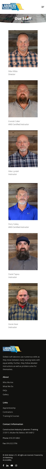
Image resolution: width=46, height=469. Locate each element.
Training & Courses (11, 416)
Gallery (6, 394)
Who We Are (8, 382)
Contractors (8, 412)
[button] (43, 7)
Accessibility (7, 460)
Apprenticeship (9, 408)
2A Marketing (7, 457)
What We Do (8, 386)
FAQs (5, 390)
